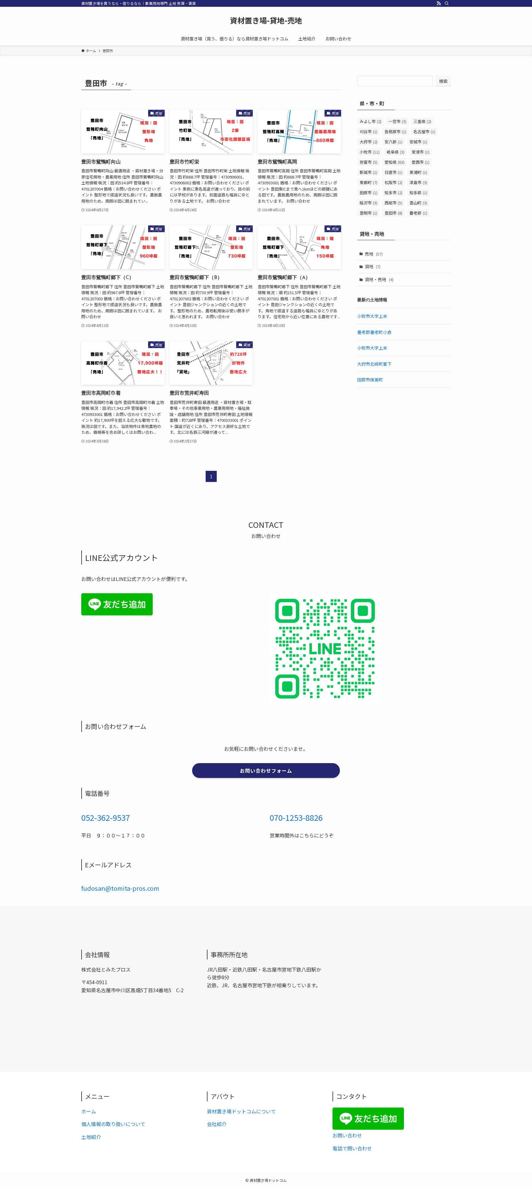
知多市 (393, 192)
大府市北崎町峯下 (374, 364)
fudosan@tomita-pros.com (120, 888)
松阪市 (393, 182)
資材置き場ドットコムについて (241, 1111)
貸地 (373, 266)
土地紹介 (91, 1137)
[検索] (447, 3)
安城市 (418, 142)
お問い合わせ (347, 1135)
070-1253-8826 (296, 817)
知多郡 (418, 192)
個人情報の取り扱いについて (113, 1124)
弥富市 (368, 162)
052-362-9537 (105, 817)
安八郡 (393, 142)
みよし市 (370, 121)
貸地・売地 (379, 279)
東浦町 (418, 172)
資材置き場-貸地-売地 (266, 20)
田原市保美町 (370, 379)
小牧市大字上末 (372, 316)
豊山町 (418, 203)
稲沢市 (368, 203)
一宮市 (397, 121)
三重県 (422, 121)
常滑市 (420, 152)
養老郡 (418, 213)
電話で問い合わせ (352, 1148)
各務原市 (395, 131)
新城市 (368, 172)
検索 (443, 81)
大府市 (368, 142)
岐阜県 (396, 152)
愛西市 (420, 162)
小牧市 (370, 152)
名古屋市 (424, 131)
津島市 (418, 182)
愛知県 (395, 162)
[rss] (439, 3)
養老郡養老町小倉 (374, 332)
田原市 (368, 192)
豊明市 (368, 213)
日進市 (393, 172)
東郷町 (368, 182)
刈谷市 (368, 131)
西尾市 (393, 203)
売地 (374, 254)
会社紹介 (217, 1124)
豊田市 (393, 213)
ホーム (88, 1111)
